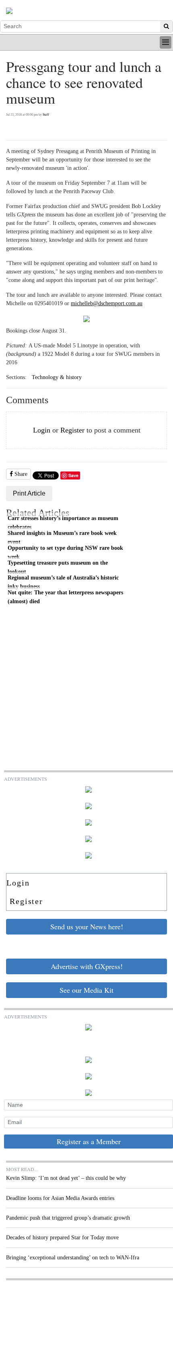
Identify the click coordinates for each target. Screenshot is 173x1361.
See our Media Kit (86, 990)
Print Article (29, 493)
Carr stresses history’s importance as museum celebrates (63, 522)
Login (41, 430)
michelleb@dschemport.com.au (106, 303)
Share (20, 474)
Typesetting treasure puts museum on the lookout (58, 567)
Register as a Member (89, 1141)
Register (72, 430)
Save (73, 475)
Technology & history (57, 377)
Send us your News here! (86, 926)
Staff (46, 114)
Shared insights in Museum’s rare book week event (62, 537)
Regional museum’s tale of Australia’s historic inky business (63, 582)
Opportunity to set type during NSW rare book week (65, 552)
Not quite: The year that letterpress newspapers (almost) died (65, 596)
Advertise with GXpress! (87, 966)
